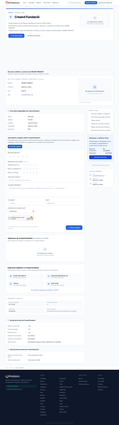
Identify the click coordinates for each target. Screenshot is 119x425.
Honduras (62, 392)
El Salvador (63, 378)
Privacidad (101, 381)
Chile (41, 403)
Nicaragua (62, 395)
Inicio (24, 2)
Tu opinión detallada (14, 185)
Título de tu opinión (14, 177)
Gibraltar (42, 401)
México (39, 2)
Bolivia (61, 381)
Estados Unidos (64, 406)
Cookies (100, 384)
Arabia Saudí (63, 398)
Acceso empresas (106, 2)
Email (48, 200)
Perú (41, 392)
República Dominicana (66, 387)
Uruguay (42, 406)
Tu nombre (11, 200)
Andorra (12, 368)
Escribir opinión (91, 2)
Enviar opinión (75, 227)
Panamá (42, 409)
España (42, 395)
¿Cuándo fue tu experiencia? (16, 208)
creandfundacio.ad (27, 95)
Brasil (61, 401)
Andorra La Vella (19, 12)
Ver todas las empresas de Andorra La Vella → (45, 290)
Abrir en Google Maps (85, 102)
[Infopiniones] (13, 2)
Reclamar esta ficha (34, 35)
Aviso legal (101, 378)
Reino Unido (63, 412)
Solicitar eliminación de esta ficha (100, 165)
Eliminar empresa (103, 387)
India (61, 403)
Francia (62, 409)
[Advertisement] (59, 55)
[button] (94, 89)
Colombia (31, 2)
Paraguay (43, 412)
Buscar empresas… (75, 2)
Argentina (55, 2)
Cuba (61, 384)
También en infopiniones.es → (14, 389)
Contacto (100, 389)
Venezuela (43, 415)
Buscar (81, 378)
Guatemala (63, 389)
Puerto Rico (46, 2)
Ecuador (42, 389)
